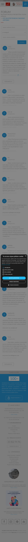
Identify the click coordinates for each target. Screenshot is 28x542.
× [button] (25, 256)
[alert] (14, 271)
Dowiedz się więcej (6, 264)
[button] (14, 285)
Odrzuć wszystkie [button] (14, 281)
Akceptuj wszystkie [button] (14, 278)
